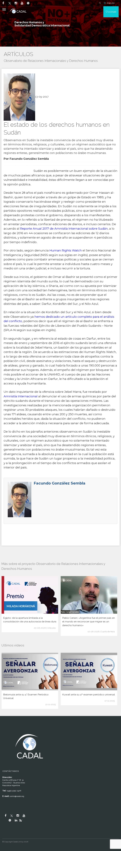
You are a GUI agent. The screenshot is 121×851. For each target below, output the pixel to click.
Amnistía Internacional (20, 396)
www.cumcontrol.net (6, 730)
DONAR (112, 12)
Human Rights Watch (65, 250)
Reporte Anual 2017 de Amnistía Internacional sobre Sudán (64, 228)
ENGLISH (111, 3)
